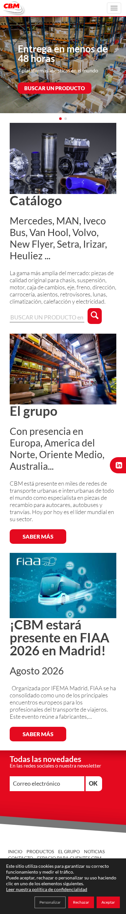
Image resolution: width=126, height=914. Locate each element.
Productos (40, 851)
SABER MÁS (38, 536)
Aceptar (108, 902)
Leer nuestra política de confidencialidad (46, 889)
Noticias (94, 851)
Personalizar (50, 902)
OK (93, 783)
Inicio (15, 851)
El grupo (69, 851)
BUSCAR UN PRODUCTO (54, 88)
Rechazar (81, 902)
